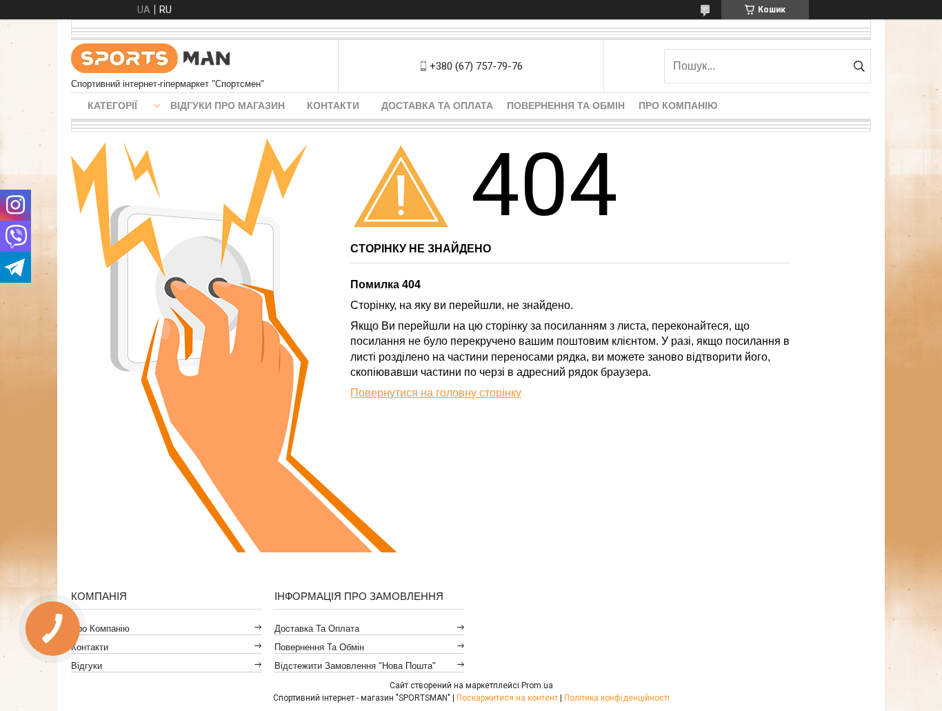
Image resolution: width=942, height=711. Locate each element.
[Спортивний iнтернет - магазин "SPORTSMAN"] (150, 59)
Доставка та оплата (437, 105)
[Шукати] (859, 66)
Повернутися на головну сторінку (435, 393)
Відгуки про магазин (227, 105)
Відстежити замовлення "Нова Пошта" (355, 666)
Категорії (112, 105)
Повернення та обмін (566, 105)
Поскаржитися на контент (507, 698)
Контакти (333, 105)
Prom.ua (537, 685)
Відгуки (86, 666)
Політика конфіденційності (617, 698)
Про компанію (678, 105)
